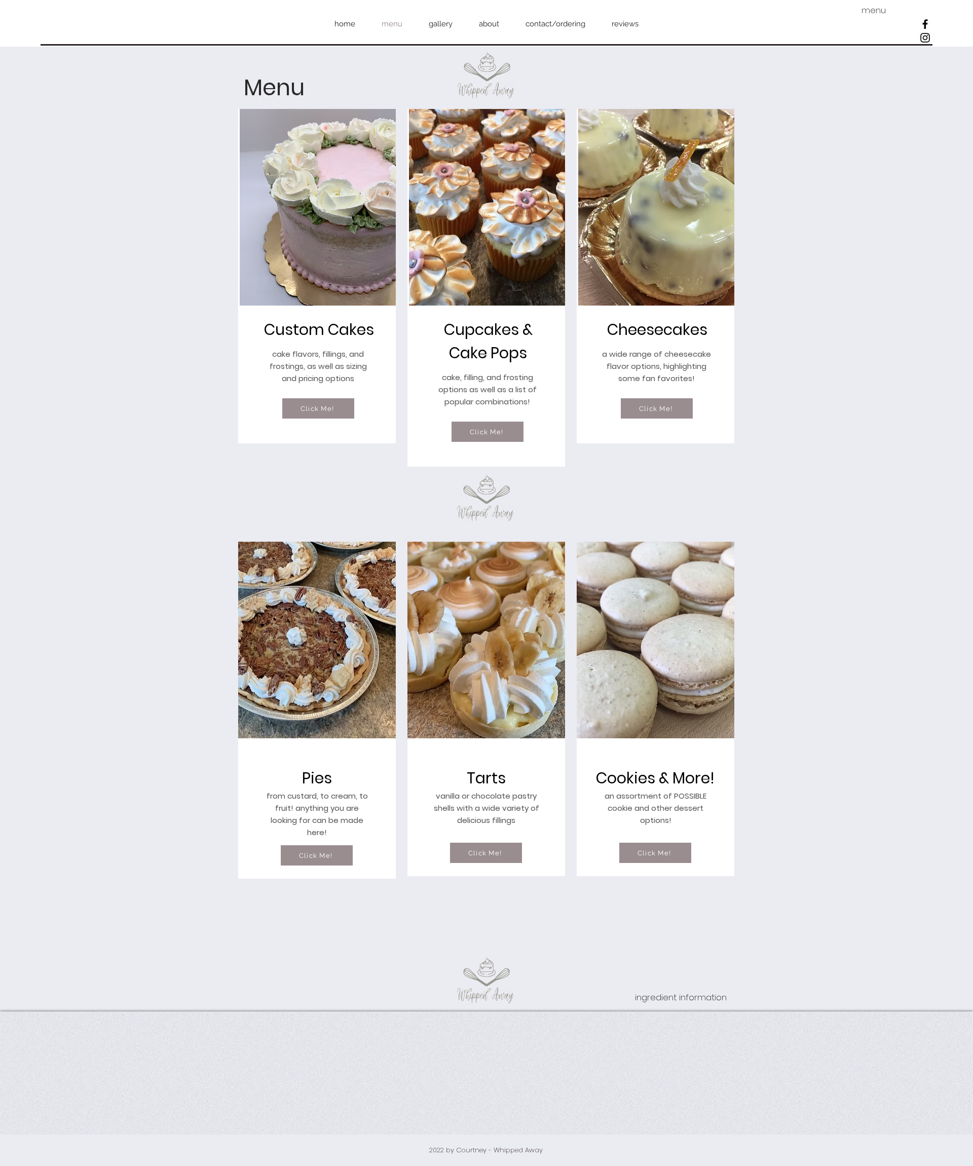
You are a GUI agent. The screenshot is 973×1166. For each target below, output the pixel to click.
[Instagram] (925, 37)
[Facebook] (925, 24)
